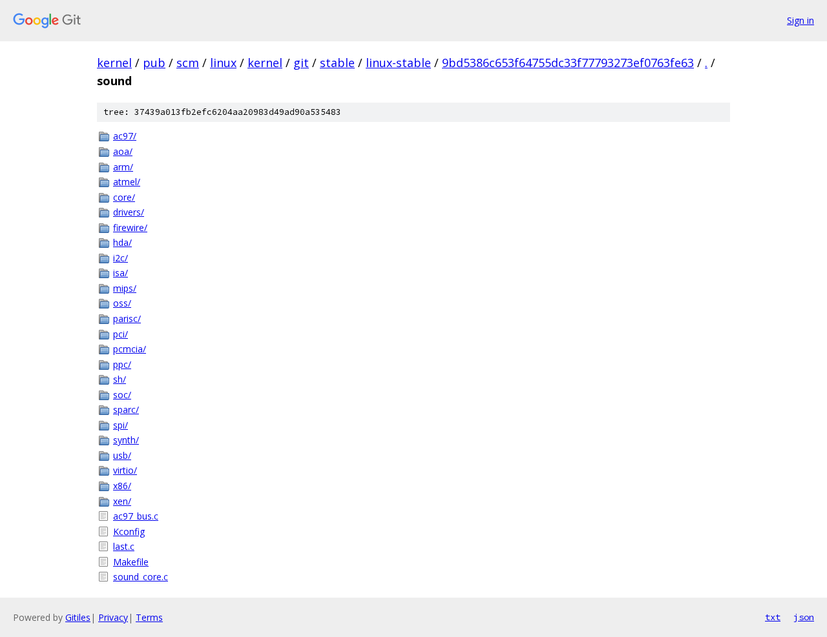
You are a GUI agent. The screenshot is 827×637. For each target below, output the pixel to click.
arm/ (123, 167)
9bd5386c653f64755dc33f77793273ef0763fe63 (568, 62)
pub (154, 62)
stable (337, 62)
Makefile (131, 562)
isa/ (120, 273)
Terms (149, 617)
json (803, 617)
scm (187, 62)
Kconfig (129, 531)
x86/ (122, 486)
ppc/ (122, 364)
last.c (123, 546)
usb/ (122, 455)
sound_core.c (140, 577)
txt (772, 617)
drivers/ (128, 212)
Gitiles (77, 617)
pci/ (120, 334)
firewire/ (130, 227)
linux (223, 62)
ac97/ (124, 136)
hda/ (122, 242)
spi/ (120, 425)
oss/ (122, 303)
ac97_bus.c (135, 516)
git (301, 62)
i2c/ (120, 258)
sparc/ (126, 409)
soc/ (122, 395)
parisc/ (127, 318)
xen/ (122, 501)
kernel (114, 62)
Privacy (113, 617)
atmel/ (126, 182)
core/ (124, 197)
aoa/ (122, 151)
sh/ (119, 379)
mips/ (124, 288)
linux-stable (398, 62)
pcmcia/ (129, 349)
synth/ (126, 440)
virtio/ (125, 470)
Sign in (800, 20)
